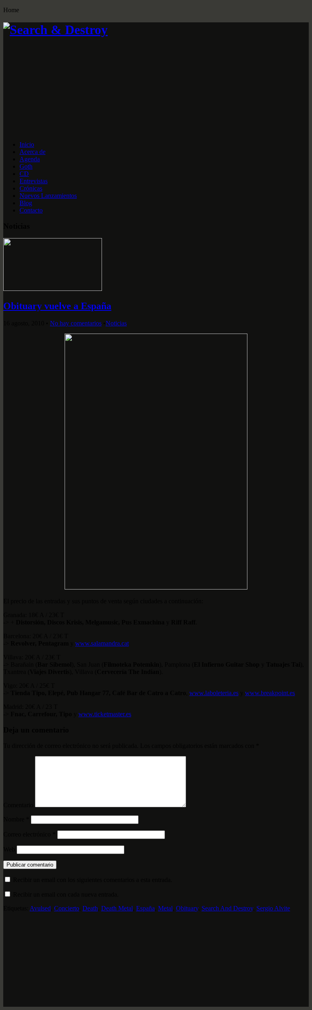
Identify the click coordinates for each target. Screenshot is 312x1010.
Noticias (116, 323)
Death (90, 908)
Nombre (16, 819)
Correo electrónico (29, 834)
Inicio (27, 144)
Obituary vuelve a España (57, 306)
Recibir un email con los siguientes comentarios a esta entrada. (92, 879)
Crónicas (31, 188)
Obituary (187, 908)
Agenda (30, 159)
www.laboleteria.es (213, 692)
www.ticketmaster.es (104, 714)
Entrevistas (34, 181)
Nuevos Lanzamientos (48, 195)
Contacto (31, 210)
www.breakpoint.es (270, 692)
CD (24, 173)
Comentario (18, 805)
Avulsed (40, 908)
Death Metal (117, 908)
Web (9, 849)
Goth (26, 166)
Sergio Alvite (273, 908)
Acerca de (33, 151)
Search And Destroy (227, 908)
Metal (165, 908)
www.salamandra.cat (102, 643)
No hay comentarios (76, 323)
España (145, 908)
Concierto (66, 908)
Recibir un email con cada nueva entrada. (66, 894)
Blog (26, 202)
